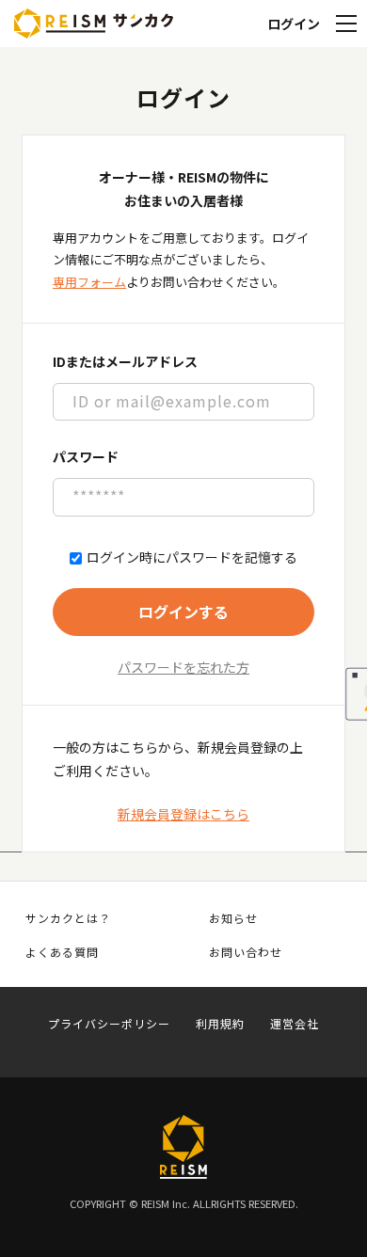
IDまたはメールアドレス (125, 361)
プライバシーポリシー (109, 1023)
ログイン (293, 23)
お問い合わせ (245, 952)
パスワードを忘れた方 (183, 667)
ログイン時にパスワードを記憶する (192, 557)
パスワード (86, 456)
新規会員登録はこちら (183, 813)
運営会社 (294, 1023)
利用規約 (220, 1023)
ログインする (183, 611)
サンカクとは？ (68, 918)
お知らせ (233, 918)
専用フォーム (89, 282)
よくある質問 (62, 952)
